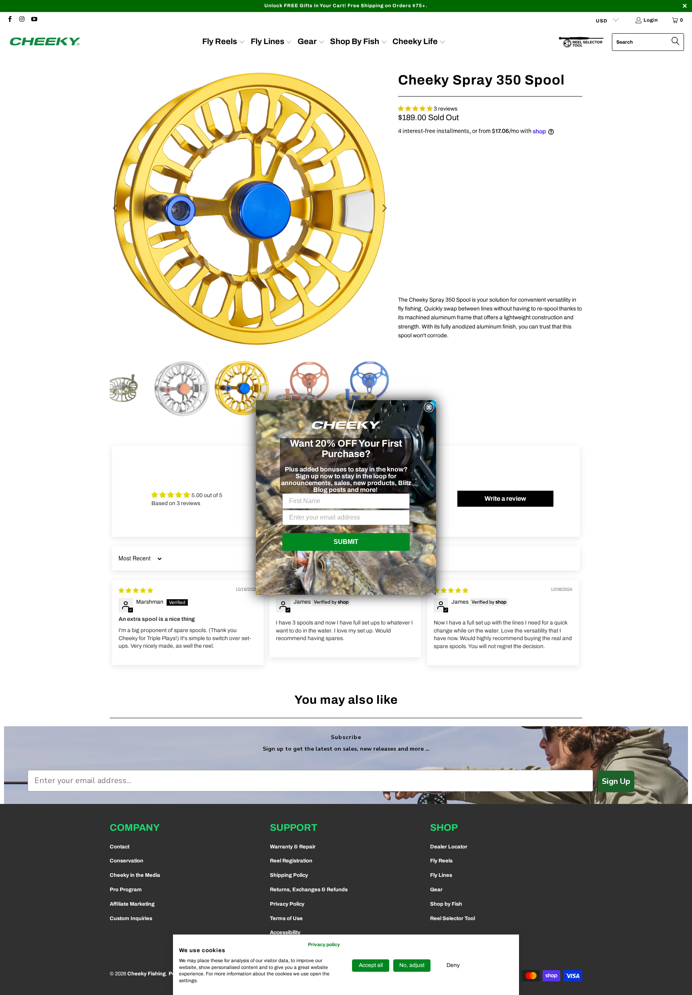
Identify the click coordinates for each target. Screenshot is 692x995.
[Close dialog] (429, 407)
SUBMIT (346, 541)
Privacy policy (324, 944)
